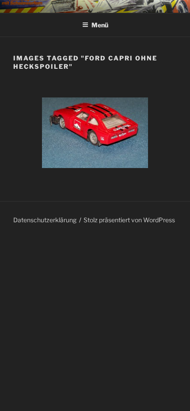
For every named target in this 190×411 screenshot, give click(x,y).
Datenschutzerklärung (44, 220)
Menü (99, 25)
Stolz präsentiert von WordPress (129, 220)
